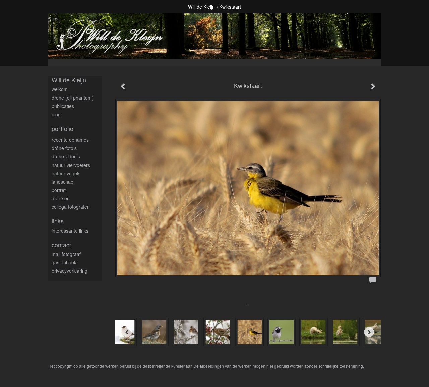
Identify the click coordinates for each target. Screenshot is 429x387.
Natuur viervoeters (71, 165)
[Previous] (127, 332)
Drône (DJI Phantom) (73, 97)
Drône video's (66, 156)
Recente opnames (70, 139)
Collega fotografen (71, 206)
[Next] (369, 332)
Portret (59, 190)
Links (58, 221)
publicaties (63, 106)
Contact (61, 245)
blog (56, 114)
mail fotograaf (66, 254)
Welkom (60, 89)
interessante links (70, 230)
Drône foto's (64, 148)
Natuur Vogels (66, 173)
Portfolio (62, 128)
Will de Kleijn (201, 6)
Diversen (61, 198)
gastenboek (64, 262)
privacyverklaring (69, 270)
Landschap (62, 181)
